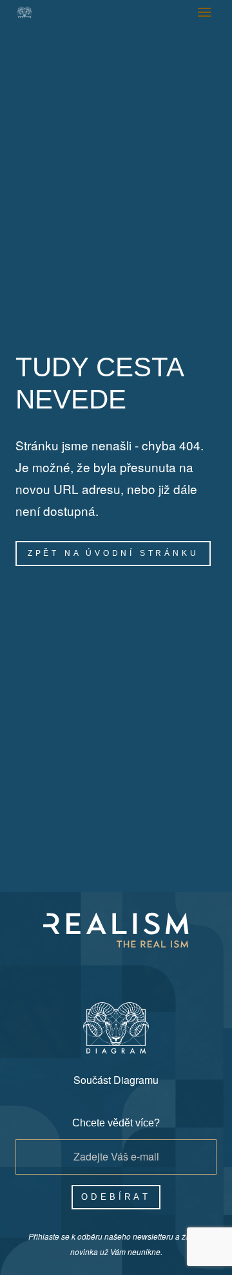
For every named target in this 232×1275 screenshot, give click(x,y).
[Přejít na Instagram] (100, 971)
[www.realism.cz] (24, 12)
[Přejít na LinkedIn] (162, 971)
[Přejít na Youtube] (131, 971)
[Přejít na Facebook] (69, 971)
